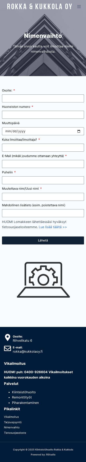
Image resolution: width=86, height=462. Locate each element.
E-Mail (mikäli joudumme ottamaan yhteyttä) (33, 156)
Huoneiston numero (16, 107)
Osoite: (7, 90)
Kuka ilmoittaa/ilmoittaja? (20, 139)
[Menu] (79, 6)
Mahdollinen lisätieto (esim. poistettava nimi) (33, 205)
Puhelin (8, 172)
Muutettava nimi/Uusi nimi (21, 188)
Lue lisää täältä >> (53, 227)
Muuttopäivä (10, 123)
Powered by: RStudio (43, 454)
